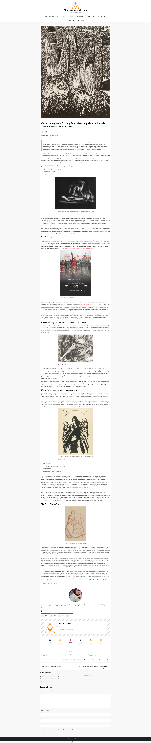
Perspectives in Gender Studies (68, 659)
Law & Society (56, 659)
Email (41, 718)
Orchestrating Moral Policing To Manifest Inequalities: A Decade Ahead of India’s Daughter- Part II (96, 652)
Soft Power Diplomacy (99, 16)
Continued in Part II (50, 583)
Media (88, 16)
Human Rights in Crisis (46, 659)
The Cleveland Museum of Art (60, 214)
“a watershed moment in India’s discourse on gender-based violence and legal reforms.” (76, 248)
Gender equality (95, 659)
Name (41, 712)
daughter (84, 659)
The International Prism (75, 10)
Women (100, 659)
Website (41, 724)
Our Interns (81, 20)
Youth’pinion (80, 16)
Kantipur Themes (80, 739)
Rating (41, 710)
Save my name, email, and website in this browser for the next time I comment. (57, 729)
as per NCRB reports (52, 230)
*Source (103, 149)
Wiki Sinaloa (65, 364)
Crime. (79, 659)
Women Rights (106, 659)
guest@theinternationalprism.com (66, 629)
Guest (59, 627)
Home (45, 16)
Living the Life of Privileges (68, 651)
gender (89, 659)
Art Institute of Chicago (61, 459)
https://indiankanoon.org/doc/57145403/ (78, 487)
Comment (42, 693)
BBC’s (85, 304)
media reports (50, 165)
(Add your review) (87, 675)
